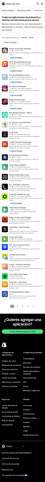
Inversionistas (28, 414)
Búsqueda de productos (11, 365)
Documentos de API (10, 412)
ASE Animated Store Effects (18, 155)
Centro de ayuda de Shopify (10, 406)
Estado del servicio (31, 435)
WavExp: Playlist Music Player (19, 175)
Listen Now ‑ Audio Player (18, 282)
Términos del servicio (10, 458)
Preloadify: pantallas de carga (19, 194)
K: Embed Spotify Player (17, 255)
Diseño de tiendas (9, 378)
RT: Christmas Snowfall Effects (19, 122)
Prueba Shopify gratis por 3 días (22, 331)
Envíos (25, 386)
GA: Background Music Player (19, 292)
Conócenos (27, 405)
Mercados (27, 363)
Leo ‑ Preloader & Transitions (19, 185)
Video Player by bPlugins (17, 165)
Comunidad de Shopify (11, 416)
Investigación (7, 425)
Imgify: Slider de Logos (17, 99)
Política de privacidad (10, 464)
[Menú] (42, 4)
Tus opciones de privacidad (13, 475)
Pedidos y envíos (9, 374)
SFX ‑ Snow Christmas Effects (19, 245)
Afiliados (26, 427)
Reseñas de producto (31, 367)
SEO (24, 382)
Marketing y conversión (11, 382)
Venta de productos (10, 369)
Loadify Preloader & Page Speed (20, 142)
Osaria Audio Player (16, 237)
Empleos (26, 410)
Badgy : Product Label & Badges (20, 217)
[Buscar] (38, 4)
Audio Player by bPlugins (17, 208)
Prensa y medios (29, 418)
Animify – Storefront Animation (19, 264)
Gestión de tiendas (9, 386)
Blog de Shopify (8, 420)
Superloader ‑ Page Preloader (19, 227)
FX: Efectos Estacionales (17, 86)
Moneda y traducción (31, 391)
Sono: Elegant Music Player (18, 274)
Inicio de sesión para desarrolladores (16, 453)
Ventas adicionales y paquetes (31, 372)
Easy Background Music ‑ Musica (20, 113)
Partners (26, 422)
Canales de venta (9, 361)
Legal (25, 431)
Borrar (31, 37)
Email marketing (29, 378)
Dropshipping (28, 359)
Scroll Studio (13, 132)
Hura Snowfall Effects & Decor (19, 75)
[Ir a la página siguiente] (33, 306)
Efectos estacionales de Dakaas (20, 49)
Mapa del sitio (7, 470)
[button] (22, 53)
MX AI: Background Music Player (20, 62)
